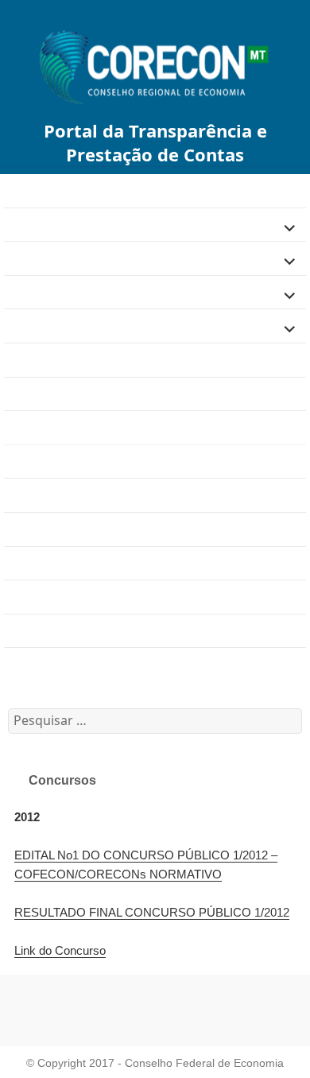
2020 (18, 630)
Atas (16, 529)
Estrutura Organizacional (74, 393)
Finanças (30, 224)
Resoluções (38, 596)
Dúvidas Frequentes (61, 427)
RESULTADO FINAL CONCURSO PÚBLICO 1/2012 (151, 912)
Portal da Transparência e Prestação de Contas (155, 142)
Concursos (38, 461)
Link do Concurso (60, 950)
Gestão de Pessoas (59, 258)
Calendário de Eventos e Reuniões (103, 664)
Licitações (32, 325)
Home (21, 190)
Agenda (26, 359)
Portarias (29, 562)
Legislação (35, 292)
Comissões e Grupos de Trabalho (98, 495)
